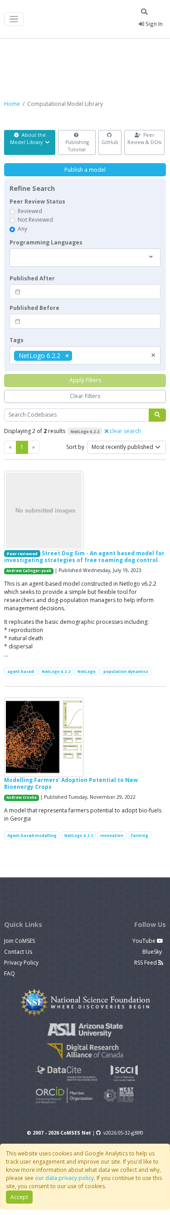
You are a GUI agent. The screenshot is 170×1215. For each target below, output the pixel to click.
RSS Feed (146, 962)
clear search (124, 431)
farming (139, 835)
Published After (32, 278)
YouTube (144, 941)
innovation (111, 835)
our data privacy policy (64, 1178)
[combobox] (85, 258)
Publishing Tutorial (77, 146)
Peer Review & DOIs (144, 138)
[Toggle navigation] (14, 19)
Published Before (34, 307)
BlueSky (152, 952)
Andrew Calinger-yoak (28, 570)
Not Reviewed (35, 219)
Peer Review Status (37, 201)
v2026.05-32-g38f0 (123, 1133)
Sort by (75, 447)
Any (22, 228)
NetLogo (87, 671)
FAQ (9, 973)
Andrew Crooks (21, 797)
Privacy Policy (21, 962)
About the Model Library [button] (28, 138)
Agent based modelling (32, 835)
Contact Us (18, 952)
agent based (20, 671)
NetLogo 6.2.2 (56, 671)
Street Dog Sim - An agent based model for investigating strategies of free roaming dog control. (84, 556)
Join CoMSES (19, 941)
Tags (17, 340)
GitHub (110, 142)
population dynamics (125, 671)
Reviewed (30, 211)
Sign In (153, 24)
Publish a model (85, 170)
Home (12, 104)
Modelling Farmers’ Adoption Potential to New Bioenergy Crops (71, 783)
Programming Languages (46, 242)
